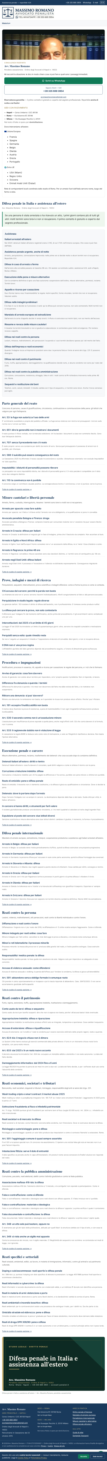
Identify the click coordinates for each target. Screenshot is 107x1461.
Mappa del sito (59, 1446)
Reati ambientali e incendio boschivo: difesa (25, 1302)
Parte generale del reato (19, 403)
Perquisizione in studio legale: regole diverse (25, 600)
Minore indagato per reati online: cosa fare (24, 933)
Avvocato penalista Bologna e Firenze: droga (25, 518)
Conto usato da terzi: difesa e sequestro (23, 1009)
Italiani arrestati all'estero (18, 239)
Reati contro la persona (19, 912)
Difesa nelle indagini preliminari (21, 302)
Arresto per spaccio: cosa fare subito (21, 508)
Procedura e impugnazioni (21, 662)
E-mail (95, 2)
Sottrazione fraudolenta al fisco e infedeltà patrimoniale (31, 1106)
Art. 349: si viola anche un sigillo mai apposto (26, 1236)
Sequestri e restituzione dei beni (21, 384)
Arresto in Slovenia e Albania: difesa (21, 863)
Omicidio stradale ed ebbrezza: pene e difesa (26, 1312)
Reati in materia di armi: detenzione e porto (24, 1293)
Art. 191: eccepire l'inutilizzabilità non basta (25, 705)
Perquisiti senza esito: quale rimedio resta (24, 635)
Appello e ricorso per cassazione (22, 289)
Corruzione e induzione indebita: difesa (22, 771)
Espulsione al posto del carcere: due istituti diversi (28, 815)
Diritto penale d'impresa (82, 1412)
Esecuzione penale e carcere (22, 750)
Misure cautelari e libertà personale (28, 497)
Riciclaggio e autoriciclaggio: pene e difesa (24, 1129)
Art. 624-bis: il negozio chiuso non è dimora (25, 1038)
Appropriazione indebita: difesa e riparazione (26, 1018)
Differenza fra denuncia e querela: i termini (24, 683)
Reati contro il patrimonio (21, 997)
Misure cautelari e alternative (84, 1421)
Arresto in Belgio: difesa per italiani (20, 844)
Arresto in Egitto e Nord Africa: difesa (21, 540)
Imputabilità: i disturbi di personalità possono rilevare (30, 467)
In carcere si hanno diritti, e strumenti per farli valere (29, 806)
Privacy (43, 1446)
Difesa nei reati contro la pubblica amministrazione (31, 371)
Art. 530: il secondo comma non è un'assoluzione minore (31, 718)
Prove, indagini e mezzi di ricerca (26, 579)
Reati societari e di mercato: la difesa (21, 1119)
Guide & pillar (78, 1432)
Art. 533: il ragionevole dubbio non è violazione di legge (31, 730)
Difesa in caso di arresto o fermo (21, 264)
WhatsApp (87, 2)
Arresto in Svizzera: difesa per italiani (21, 895)
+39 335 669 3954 (73, 2)
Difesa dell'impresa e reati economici (24, 346)
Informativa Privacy (39, 1458)
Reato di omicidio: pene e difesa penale (22, 781)
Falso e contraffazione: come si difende (22, 1195)
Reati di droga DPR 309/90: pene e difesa (24, 1322)
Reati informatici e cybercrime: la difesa (23, 1283)
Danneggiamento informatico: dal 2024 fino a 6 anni (29, 1063)
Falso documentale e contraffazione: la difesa (26, 1214)
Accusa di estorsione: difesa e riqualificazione (26, 1028)
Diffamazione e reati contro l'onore (20, 923)
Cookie (50, 1446)
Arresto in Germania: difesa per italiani (22, 853)
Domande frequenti (80, 1436)
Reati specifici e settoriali (20, 1256)
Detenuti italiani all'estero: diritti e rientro (23, 761)
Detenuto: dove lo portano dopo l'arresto (23, 793)
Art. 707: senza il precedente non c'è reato (24, 442)
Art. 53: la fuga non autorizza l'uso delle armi (25, 417)
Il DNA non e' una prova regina (18, 645)
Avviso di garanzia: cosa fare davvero (22, 673)
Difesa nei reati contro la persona (22, 337)
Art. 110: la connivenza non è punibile (21, 480)
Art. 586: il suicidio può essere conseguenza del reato (30, 455)
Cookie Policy (23, 1458)
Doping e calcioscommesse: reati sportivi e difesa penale (32, 1271)
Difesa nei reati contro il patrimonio (23, 359)
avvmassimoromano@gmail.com (53, 97)
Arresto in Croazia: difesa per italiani (21, 530)
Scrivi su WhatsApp (55, 80)
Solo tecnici (97, 1456)
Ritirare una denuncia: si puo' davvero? (22, 695)
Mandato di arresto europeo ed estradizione (28, 314)
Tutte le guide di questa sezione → (17, 489)
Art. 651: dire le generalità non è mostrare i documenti (30, 430)
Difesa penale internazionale (22, 832)
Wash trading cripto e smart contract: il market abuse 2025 (33, 1094)
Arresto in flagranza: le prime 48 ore (21, 550)
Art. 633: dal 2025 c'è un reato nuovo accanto (26, 1050)
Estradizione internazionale (84, 1418)
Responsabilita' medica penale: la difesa (23, 955)
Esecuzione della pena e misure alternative (27, 277)
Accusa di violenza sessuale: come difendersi (26, 968)
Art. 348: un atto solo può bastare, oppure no (26, 1224)
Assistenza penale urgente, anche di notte (27, 251)
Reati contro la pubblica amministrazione (32, 1171)
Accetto (83, 1456)
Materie (5, 23)
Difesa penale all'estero (82, 1424)
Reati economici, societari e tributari (29, 1083)
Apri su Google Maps (44, 1415)
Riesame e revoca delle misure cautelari (25, 324)
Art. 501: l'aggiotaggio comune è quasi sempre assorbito (32, 1138)
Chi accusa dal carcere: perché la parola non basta (29, 591)
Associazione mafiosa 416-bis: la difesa (23, 1182)
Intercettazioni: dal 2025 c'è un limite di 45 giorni (28, 623)
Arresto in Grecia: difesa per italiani (20, 873)
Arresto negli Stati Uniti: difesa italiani (21, 560)
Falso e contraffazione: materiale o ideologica (26, 1204)
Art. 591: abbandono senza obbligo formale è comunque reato (35, 977)
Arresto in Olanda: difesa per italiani (21, 882)
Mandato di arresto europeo (84, 1415)
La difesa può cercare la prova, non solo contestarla (29, 610)
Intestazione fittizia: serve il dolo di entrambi (25, 1151)
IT (102, 2)
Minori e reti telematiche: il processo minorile (25, 943)
